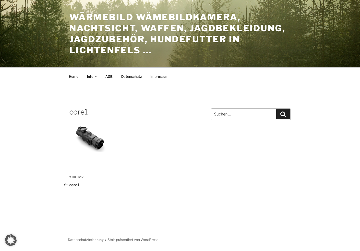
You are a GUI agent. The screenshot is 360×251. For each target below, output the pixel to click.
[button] (11, 240)
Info (90, 76)
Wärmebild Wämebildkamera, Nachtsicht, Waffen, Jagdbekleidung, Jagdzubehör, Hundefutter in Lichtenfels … (177, 34)
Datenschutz (131, 76)
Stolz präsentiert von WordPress (133, 240)
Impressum (159, 76)
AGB (109, 76)
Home (73, 76)
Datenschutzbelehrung (86, 240)
